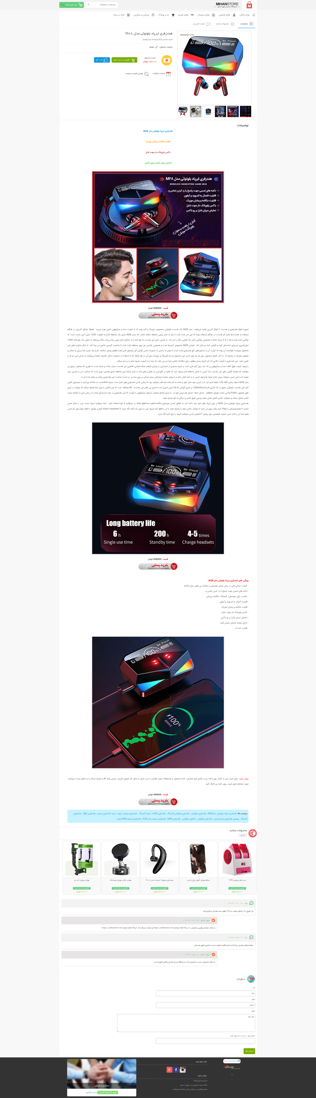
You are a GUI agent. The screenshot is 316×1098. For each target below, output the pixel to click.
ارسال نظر (249, 1051)
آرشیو (243, 835)
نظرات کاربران (199, 24)
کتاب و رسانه (118, 15)
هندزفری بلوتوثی (198, 813)
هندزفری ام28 (88, 813)
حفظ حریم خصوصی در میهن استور (193, 1085)
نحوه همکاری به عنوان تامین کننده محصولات (189, 1089)
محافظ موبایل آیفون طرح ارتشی (198, 880)
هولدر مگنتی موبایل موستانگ (120, 880)
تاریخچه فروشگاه (200, 1081)
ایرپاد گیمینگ (145, 813)
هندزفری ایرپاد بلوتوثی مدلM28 (222, 813)
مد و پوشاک (163, 15)
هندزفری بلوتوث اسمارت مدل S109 (159, 880)
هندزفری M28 (173, 819)
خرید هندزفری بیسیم (106, 813)
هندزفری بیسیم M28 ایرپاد (128, 819)
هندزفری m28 (158, 813)
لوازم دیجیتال (203, 15)
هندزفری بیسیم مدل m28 (154, 819)
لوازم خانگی (244, 15)
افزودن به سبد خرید (121, 60)
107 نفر (99, 60)
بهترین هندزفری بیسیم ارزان (226, 819)
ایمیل (253, 999)
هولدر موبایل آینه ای (81, 880)
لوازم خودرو (183, 15)
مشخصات (244, 24)
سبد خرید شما (71, 5)
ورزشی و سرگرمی (141, 15)
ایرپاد (119, 813)
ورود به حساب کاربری (108, 1092)
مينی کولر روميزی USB (237, 880)
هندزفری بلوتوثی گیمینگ (178, 813)
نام (254, 987)
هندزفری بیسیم (130, 813)
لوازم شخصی (224, 15)
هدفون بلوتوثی (189, 819)
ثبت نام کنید (90, 1092)
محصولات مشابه (222, 24)
